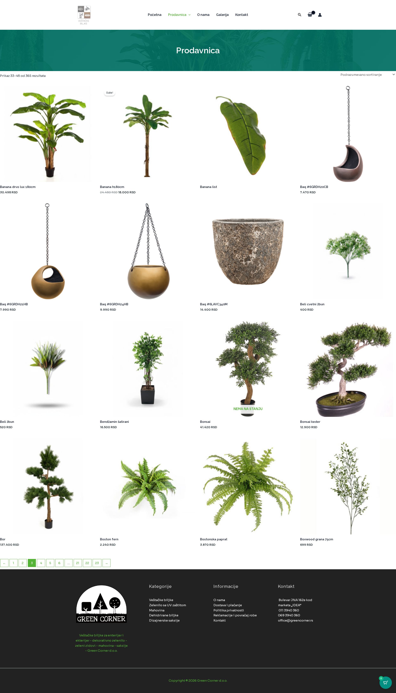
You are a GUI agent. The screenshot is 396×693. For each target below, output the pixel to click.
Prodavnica (177, 15)
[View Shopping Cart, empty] (310, 15)
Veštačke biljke (161, 600)
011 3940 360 (289, 610)
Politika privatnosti (228, 610)
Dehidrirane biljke (163, 615)
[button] (300, 15)
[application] (188, 15)
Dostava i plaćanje (227, 605)
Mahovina (156, 610)
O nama (203, 15)
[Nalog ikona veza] (320, 15)
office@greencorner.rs (295, 620)
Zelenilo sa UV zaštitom (167, 605)
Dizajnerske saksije (164, 620)
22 (87, 563)
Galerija (222, 15)
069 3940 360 (289, 615)
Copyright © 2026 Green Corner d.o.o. (198, 680)
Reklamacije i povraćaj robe (235, 615)
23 (97, 563)
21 (77, 563)
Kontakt (241, 15)
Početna (154, 15)
